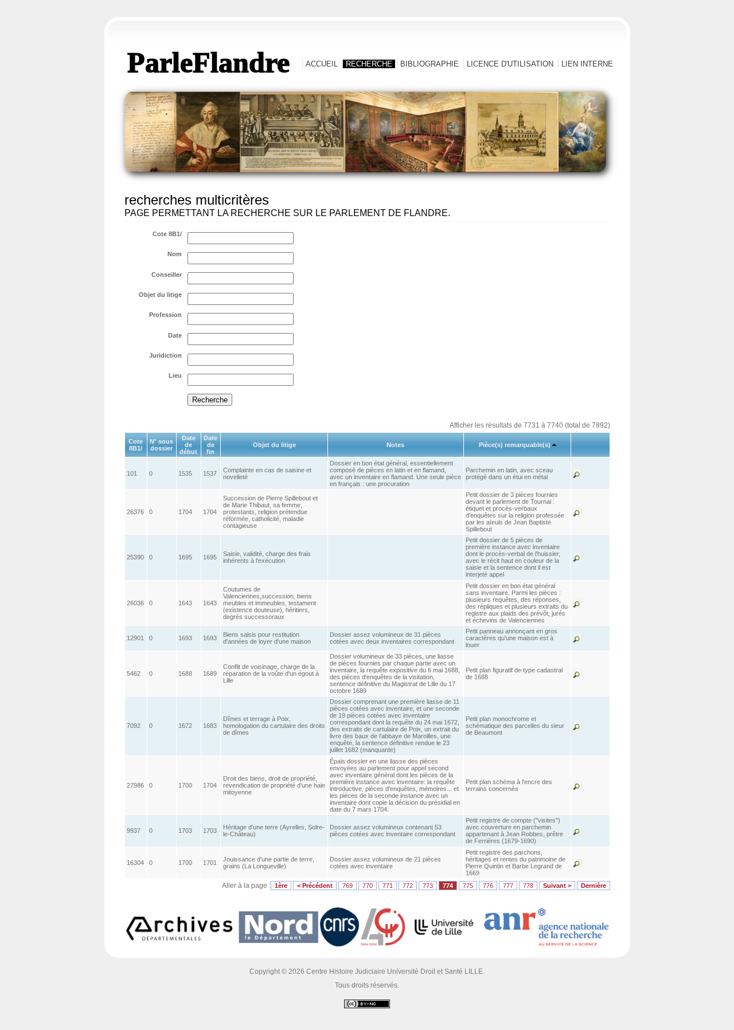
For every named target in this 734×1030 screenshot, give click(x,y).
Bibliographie (429, 64)
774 (448, 885)
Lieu (175, 375)
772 (408, 885)
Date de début (188, 444)
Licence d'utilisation (510, 64)
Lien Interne (587, 64)
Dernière (593, 885)
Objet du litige (160, 294)
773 (428, 885)
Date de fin (210, 444)
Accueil (322, 64)
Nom (174, 253)
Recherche (369, 64)
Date (175, 335)
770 (367, 885)
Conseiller (166, 274)
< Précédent (315, 885)
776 (488, 885)
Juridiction (165, 355)
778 (528, 885)
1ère (281, 885)
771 (387, 885)
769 (347, 885)
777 (508, 885)
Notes (395, 444)
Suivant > (557, 885)
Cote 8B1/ (167, 233)
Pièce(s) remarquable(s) (514, 444)
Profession (165, 314)
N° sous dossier (161, 445)
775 (468, 885)
